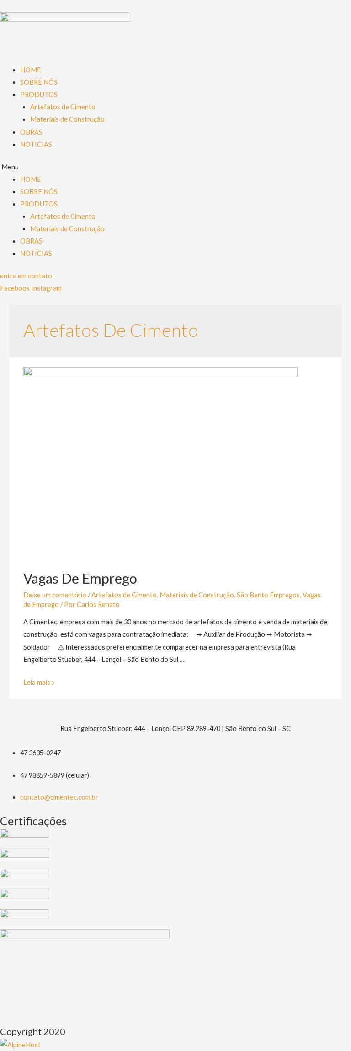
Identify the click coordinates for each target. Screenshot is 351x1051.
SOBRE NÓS (39, 82)
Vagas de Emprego (80, 578)
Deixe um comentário (54, 595)
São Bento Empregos (268, 595)
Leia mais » (39, 682)
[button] (26, 276)
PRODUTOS (39, 94)
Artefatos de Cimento (63, 107)
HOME (30, 70)
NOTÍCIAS (36, 144)
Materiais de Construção (67, 119)
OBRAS (31, 132)
